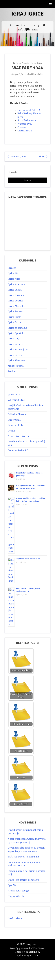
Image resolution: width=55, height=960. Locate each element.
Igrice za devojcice (18, 349)
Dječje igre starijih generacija (23, 879)
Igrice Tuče (14, 338)
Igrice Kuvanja (16, 295)
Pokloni (12, 371)
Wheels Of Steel (16, 400)
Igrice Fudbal (15, 289)
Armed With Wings (18, 436)
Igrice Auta (14, 278)
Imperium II (14, 419)
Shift (41, 156)
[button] (50, 4)
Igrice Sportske (16, 333)
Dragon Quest (18, 156)
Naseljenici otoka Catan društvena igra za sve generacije (27, 840)
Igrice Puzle (14, 317)
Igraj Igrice (27, 13)
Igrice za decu (15, 344)
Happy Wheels (16, 896)
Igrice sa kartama (17, 327)
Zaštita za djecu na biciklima (28, 559)
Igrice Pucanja (22, 63)
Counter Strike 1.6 (18, 450)
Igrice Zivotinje (16, 360)
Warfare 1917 (15, 394)
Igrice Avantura (16, 284)
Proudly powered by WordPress (27, 948)
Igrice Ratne (36, 63)
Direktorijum (15, 918)
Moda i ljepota (16, 365)
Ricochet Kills (15, 425)
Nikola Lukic (37, 74)
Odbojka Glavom (17, 414)
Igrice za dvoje (16, 355)
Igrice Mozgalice (17, 306)
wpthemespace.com (27, 955)
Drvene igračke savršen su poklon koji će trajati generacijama (26, 849)
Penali (11, 430)
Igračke (12, 267)
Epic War (13, 885)
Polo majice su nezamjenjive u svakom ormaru (24, 863)
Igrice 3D (13, 273)
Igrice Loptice (15, 300)
